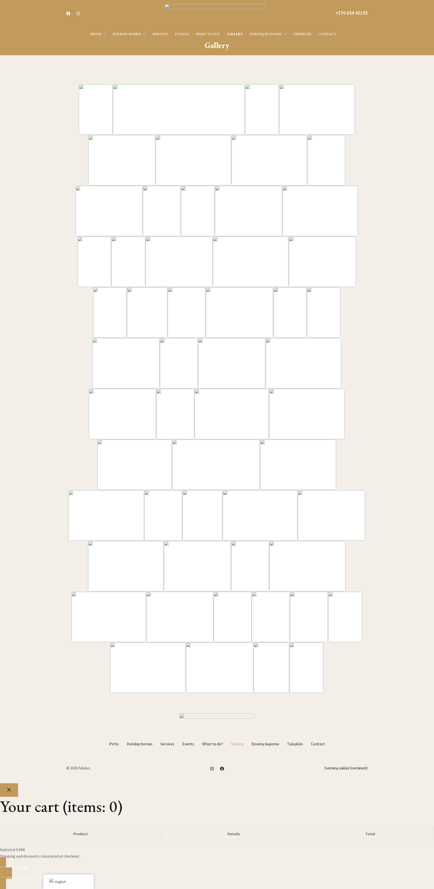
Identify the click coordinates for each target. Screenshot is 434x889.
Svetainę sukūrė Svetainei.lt (346, 768)
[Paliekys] (215, 12)
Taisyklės (295, 743)
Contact (318, 743)
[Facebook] (68, 14)
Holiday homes (139, 743)
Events (188, 743)
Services (167, 743)
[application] (103, 33)
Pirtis (114, 743)
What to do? (212, 743)
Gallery (237, 743)
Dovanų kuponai (265, 743)
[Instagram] (78, 14)
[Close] (9, 790)
